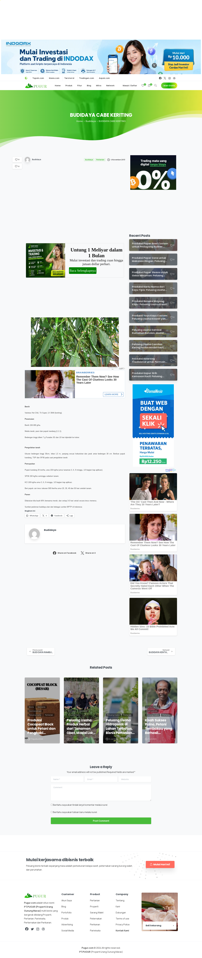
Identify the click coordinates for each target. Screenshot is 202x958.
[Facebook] (160, 78)
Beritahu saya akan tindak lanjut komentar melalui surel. (80, 804)
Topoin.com (38, 78)
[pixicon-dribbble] (43, 929)
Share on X (90, 553)
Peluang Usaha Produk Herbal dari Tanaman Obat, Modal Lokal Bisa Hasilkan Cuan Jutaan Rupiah (81, 726)
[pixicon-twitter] (32, 929)
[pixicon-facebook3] (27, 929)
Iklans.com (54, 78)
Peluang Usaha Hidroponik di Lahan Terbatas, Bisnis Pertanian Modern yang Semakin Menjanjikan (119, 726)
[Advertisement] (101, 19)
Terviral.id (69, 78)
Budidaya (91, 121)
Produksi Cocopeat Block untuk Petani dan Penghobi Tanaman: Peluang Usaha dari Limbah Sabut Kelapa (41, 726)
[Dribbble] (174, 78)
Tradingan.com (86, 78)
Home (79, 121)
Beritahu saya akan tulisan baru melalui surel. (75, 812)
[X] (165, 78)
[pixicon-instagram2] (38, 929)
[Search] (155, 85)
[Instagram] (169, 78)
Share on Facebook (67, 553)
